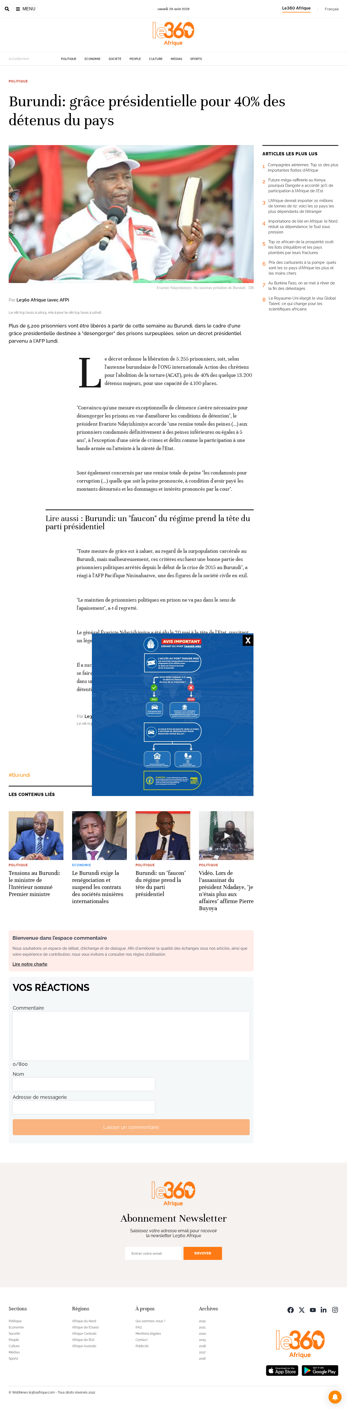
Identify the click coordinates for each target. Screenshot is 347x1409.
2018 (202, 1346)
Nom (18, 1074)
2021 (202, 1327)
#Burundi (19, 775)
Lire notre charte (29, 964)
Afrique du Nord (84, 1321)
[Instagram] (335, 1309)
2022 (202, 1321)
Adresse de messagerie (40, 1097)
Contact (141, 1340)
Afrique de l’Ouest (85, 1327)
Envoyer (202, 1253)
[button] (335, 1397)
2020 (202, 1334)
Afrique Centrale (84, 1334)
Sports (196, 59)
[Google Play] (319, 1370)
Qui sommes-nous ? (151, 1321)
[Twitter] (301, 1309)
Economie (93, 59)
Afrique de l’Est (83, 1340)
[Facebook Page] (290, 1309)
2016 (202, 1358)
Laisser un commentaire (131, 1127)
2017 (202, 1352)
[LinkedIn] (324, 1309)
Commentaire (28, 1008)
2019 (202, 1340)
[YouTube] (313, 1309)
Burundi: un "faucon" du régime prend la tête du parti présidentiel (148, 522)
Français (332, 9)
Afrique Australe (84, 1346)
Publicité (142, 1346)
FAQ (139, 1327)
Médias (176, 59)
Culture (156, 59)
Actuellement (19, 59)
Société (115, 59)
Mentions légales (148, 1334)
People (135, 59)
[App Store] (282, 1370)
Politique (68, 59)
